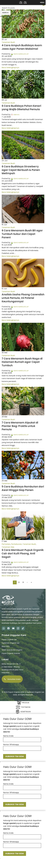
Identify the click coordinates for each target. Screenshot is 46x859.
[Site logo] (21, 2)
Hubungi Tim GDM (14, 756)
